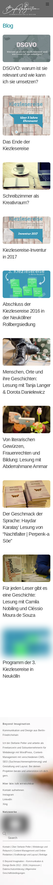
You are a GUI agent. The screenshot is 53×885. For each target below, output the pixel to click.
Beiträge (43, 854)
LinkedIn (7, 799)
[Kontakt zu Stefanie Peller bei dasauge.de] (36, 819)
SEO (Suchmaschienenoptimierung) (22, 761)
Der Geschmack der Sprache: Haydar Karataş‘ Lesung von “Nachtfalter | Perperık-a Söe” (26, 527)
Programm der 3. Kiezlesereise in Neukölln (19, 669)
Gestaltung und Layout (15, 766)
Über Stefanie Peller (21, 847)
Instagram (8, 794)
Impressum (34, 865)
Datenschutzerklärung (13, 869)
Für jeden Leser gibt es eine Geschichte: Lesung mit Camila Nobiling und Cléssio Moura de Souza (25, 601)
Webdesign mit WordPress (17, 752)
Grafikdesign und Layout (26, 854)
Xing (5, 804)
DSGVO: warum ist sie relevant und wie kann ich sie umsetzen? (25, 74)
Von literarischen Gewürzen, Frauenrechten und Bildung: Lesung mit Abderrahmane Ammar (25, 453)
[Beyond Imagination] (21, 14)
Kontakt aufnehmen (13, 790)
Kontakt (6, 847)
